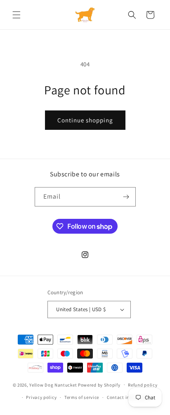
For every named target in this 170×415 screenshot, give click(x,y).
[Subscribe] (126, 196)
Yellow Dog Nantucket (53, 384)
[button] (16, 15)
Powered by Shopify (99, 384)
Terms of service (81, 397)
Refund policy (142, 385)
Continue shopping (85, 120)
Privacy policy (41, 397)
